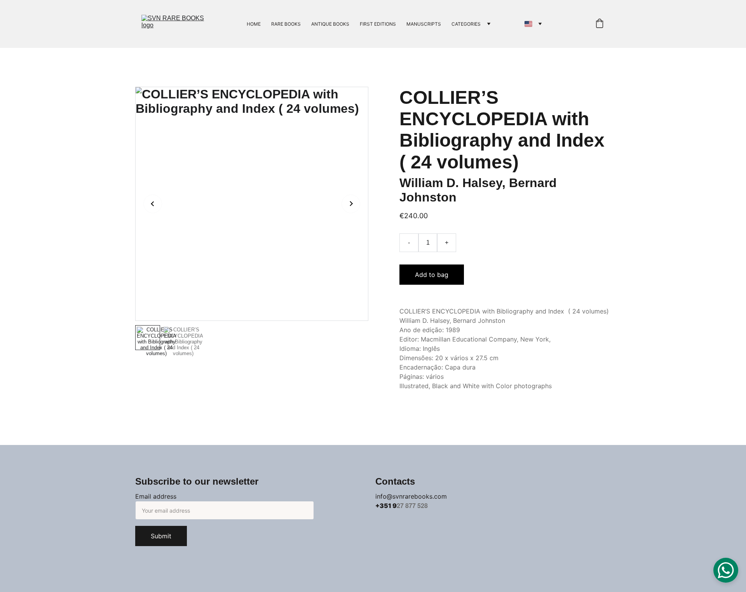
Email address (155, 496)
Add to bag (431, 274)
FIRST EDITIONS (378, 24)
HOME (254, 24)
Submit (161, 536)
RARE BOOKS (286, 24)
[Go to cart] (599, 24)
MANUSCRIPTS (423, 24)
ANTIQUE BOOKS (330, 24)
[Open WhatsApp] (725, 570)
